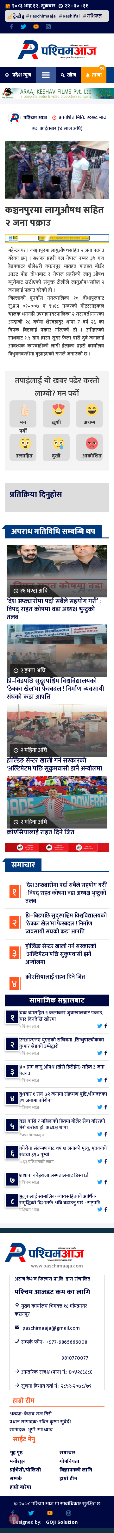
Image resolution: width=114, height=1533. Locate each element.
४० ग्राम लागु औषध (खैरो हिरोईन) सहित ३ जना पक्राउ (61, 1070)
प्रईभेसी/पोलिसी (25, 1470)
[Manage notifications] (14, 1519)
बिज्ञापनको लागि (76, 1470)
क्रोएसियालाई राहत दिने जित (55, 977)
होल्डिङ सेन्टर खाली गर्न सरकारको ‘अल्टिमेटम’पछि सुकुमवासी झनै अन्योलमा (60, 954)
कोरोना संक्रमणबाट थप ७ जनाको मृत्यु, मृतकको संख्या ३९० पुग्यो (63, 1151)
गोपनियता (69, 1461)
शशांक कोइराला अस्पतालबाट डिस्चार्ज (53, 1175)
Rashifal (71, 16)
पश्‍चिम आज (35, 117)
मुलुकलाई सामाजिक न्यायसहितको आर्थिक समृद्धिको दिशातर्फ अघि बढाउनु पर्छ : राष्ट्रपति (59, 1199)
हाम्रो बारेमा (20, 1487)
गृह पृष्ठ (16, 1453)
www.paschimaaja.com (57, 1266)
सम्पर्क (16, 1478)
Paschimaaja (43, 16)
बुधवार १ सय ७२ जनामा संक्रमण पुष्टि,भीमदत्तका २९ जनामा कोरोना (63, 1097)
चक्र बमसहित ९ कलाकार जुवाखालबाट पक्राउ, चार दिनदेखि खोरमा (61, 1016)
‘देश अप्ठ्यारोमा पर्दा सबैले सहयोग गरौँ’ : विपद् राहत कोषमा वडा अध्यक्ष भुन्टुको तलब (66, 893)
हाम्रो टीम (68, 1478)
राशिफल (94, 16)
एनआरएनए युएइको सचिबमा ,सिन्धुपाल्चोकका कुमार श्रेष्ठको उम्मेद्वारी (61, 1043)
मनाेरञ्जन (18, 1461)
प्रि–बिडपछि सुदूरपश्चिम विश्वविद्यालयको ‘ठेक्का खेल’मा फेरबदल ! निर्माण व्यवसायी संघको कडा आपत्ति (66, 924)
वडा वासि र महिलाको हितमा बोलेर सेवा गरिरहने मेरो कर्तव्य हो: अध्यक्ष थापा (62, 1124)
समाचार (67, 1453)
